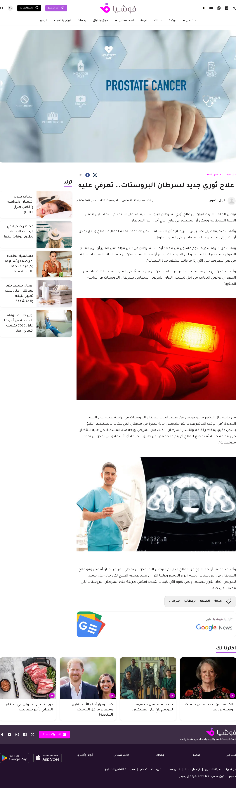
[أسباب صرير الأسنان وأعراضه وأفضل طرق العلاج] (54, 204)
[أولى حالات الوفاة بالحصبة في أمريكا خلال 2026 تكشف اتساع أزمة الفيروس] (54, 323)
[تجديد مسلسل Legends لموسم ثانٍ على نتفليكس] (148, 678)
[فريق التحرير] (231, 201)
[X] (234, 8)
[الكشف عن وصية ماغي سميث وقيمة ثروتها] (208, 678)
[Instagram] (219, 8)
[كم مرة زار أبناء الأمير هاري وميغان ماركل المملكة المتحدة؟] (88, 678)
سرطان (174, 601)
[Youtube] (211, 8)
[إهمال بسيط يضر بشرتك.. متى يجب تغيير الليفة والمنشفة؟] (54, 293)
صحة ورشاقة (213, 175)
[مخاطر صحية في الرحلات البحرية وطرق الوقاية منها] (54, 234)
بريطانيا (190, 601)
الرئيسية (231, 175)
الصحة (205, 601)
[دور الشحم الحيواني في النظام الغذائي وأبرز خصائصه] (28, 678)
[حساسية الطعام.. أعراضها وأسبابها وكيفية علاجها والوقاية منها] (54, 264)
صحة (218, 601)
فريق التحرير (217, 201)
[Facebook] (226, 8)
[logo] (118, 8)
